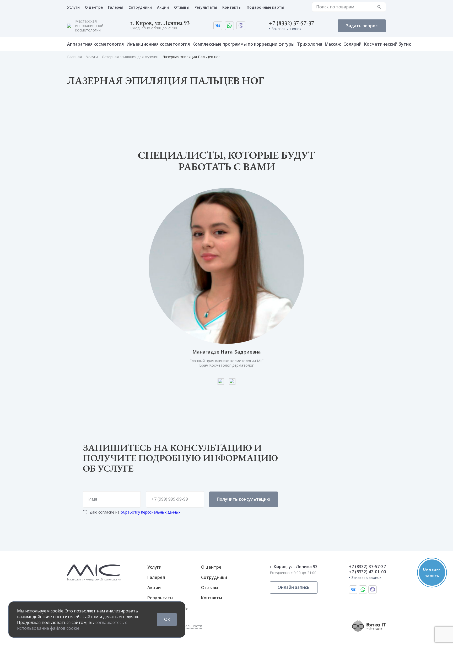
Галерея (115, 7)
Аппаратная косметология (95, 44)
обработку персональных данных (150, 512)
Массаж (333, 44)
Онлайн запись (294, 587)
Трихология (309, 44)
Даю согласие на (135, 512)
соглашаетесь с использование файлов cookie (72, 625)
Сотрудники (140, 7)
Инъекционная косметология (158, 44)
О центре (94, 7)
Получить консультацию (243, 499)
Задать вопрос (362, 26)
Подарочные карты (265, 7)
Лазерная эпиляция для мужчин (130, 56)
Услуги (73, 7)
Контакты (231, 7)
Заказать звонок (286, 29)
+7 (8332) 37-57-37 (291, 23)
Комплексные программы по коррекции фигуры (243, 44)
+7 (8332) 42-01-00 (367, 571)
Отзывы (181, 7)
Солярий (352, 44)
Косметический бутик (387, 44)
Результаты (206, 7)
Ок (167, 619)
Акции (163, 7)
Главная (74, 56)
